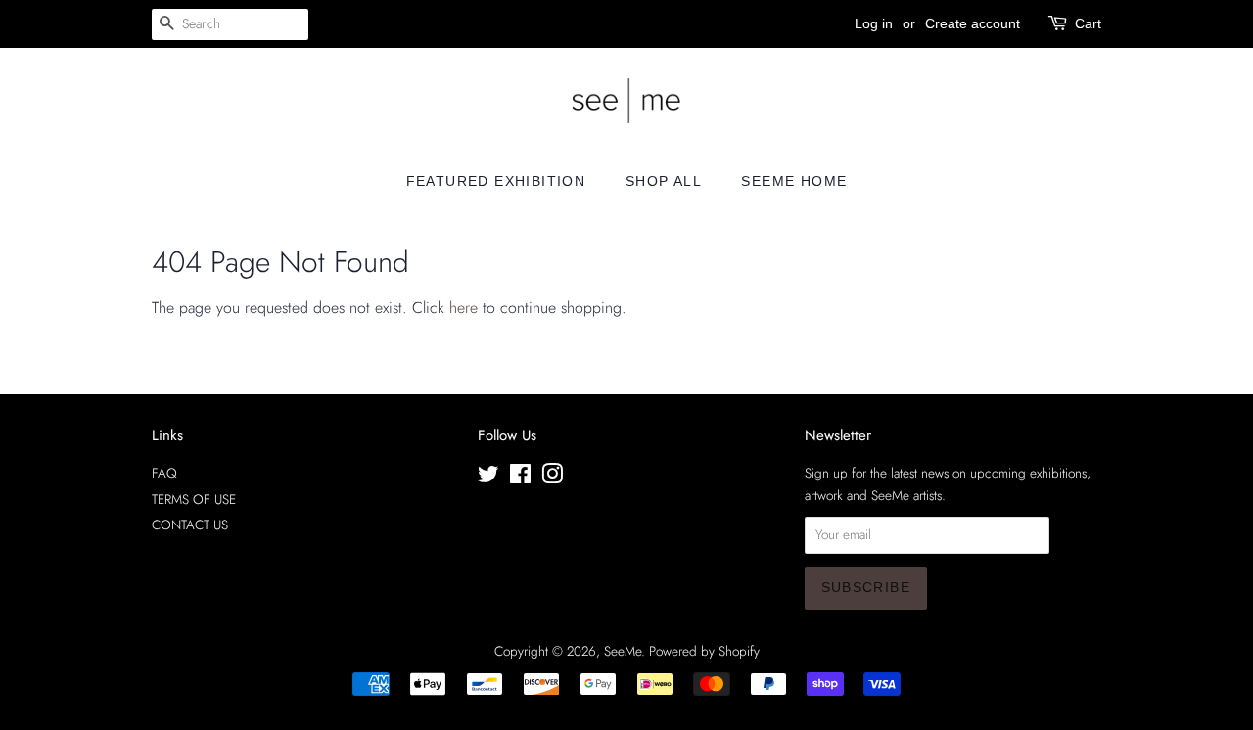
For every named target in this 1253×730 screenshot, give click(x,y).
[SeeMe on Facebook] (520, 477)
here (463, 308)
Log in (874, 23)
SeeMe (622, 651)
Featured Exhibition (496, 181)
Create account (972, 23)
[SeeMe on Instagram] (552, 477)
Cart (1088, 23)
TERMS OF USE (194, 499)
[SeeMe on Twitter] (488, 477)
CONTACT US (190, 524)
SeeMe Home (794, 181)
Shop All (664, 181)
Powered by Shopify (704, 651)
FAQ (164, 472)
